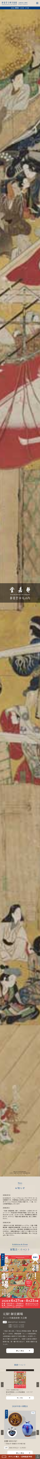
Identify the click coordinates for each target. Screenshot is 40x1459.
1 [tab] (14, 1175)
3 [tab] (20, 1175)
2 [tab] (17, 1175)
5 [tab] (26, 1175)
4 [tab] (23, 1175)
